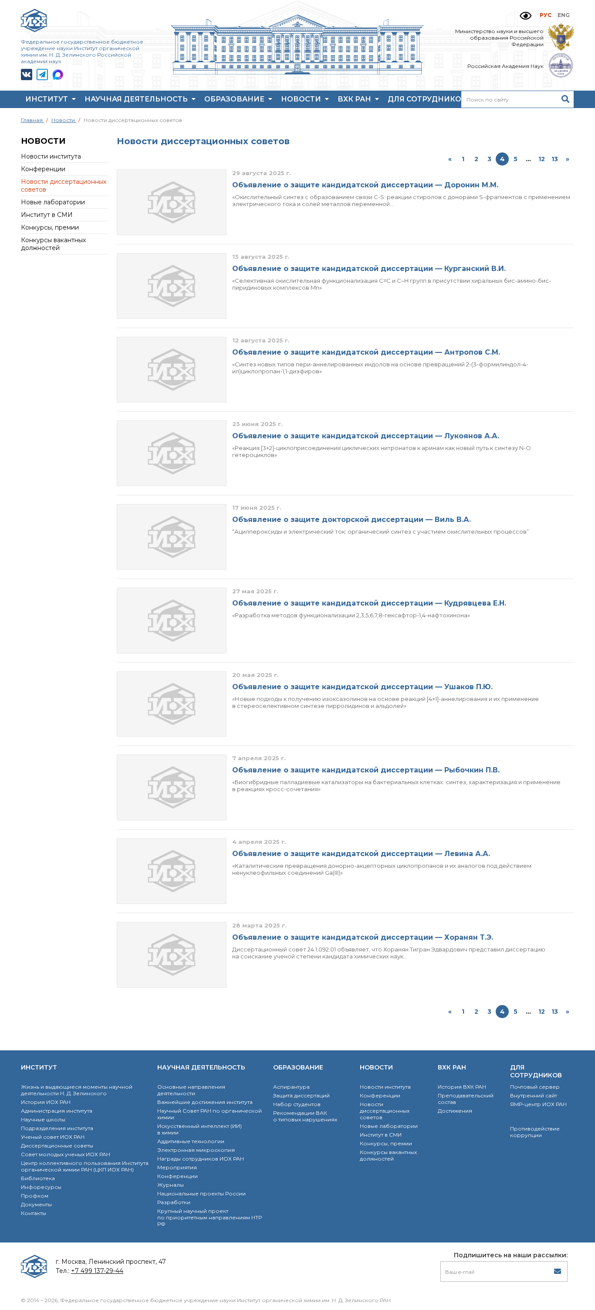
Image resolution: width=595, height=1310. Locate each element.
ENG (564, 15)
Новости (302, 99)
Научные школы (43, 1119)
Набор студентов (297, 1104)
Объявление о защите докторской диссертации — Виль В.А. (351, 519)
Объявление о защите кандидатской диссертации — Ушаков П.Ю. (362, 687)
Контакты (33, 1213)
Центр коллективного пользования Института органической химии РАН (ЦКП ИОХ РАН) (85, 1166)
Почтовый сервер (535, 1086)
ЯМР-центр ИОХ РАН (538, 1104)
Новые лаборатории (53, 202)
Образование (235, 99)
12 (541, 159)
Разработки (173, 1202)
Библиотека (38, 1178)
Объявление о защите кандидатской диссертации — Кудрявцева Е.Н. (369, 603)
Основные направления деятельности (191, 1090)
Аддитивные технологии (190, 1141)
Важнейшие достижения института (205, 1102)
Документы (36, 1204)
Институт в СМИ (47, 215)
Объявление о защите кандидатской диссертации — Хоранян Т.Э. (362, 937)
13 (554, 159)
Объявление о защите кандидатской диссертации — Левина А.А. (361, 854)
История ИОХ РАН (46, 1102)
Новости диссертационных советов (384, 1110)
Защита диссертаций (301, 1095)
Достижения (455, 1110)
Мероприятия (177, 1167)
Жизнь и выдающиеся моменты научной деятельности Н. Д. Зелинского (76, 1090)
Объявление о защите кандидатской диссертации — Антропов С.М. (366, 352)
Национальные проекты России (201, 1193)
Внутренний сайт (533, 1095)
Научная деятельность (137, 99)
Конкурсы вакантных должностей (53, 244)
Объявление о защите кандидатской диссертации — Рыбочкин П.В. (366, 770)
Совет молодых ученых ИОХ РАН (65, 1154)
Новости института (51, 156)
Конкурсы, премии (50, 227)
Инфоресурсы (41, 1187)
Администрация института (56, 1110)
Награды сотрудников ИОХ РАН (200, 1158)
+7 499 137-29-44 (97, 1271)
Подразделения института (57, 1128)
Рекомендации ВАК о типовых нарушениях (305, 1116)
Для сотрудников (428, 99)
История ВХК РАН (462, 1086)
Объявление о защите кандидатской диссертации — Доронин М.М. (365, 185)
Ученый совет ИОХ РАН (53, 1137)
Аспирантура (291, 1086)
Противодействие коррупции (535, 1131)
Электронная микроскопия (196, 1150)
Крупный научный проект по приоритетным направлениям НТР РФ (209, 1217)
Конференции (43, 169)
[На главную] (297, 72)
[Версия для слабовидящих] (525, 16)
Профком (34, 1195)
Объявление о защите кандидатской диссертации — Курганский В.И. (369, 268)
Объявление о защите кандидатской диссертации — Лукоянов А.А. (365, 436)
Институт (47, 99)
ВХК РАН (355, 99)
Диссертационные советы (57, 1145)
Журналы (170, 1184)
